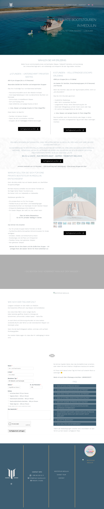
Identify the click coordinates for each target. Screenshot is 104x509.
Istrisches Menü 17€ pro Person (19, 393)
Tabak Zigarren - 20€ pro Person (19, 404)
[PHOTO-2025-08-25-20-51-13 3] (60, 226)
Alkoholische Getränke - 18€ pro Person (22, 398)
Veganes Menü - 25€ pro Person (19, 396)
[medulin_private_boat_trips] (79, 224)
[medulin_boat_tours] (88, 224)
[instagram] (11, 483)
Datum (10, 384)
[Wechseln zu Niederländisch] (88, 5)
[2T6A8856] (55, 226)
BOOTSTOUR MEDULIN (56, 5)
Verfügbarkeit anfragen (17, 431)
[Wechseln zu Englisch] (92, 5)
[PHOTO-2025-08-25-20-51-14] (65, 224)
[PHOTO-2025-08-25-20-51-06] (60, 224)
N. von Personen (35, 384)
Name (10, 365)
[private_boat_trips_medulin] (83, 224)
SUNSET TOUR (71, 5)
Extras (10, 391)
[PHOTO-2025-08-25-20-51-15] (74, 224)
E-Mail (10, 372)
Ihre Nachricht (13, 409)
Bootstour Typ (13, 378)
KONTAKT (82, 5)
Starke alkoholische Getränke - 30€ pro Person (24, 401)
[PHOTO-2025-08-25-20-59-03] (69, 224)
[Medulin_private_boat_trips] (93, 224)
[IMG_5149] (55, 224)
